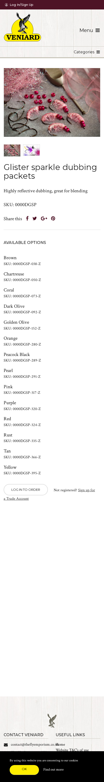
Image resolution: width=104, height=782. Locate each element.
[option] (52, 102)
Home (60, 744)
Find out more (53, 769)
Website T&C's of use (72, 750)
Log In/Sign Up (21, 5)
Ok (24, 769)
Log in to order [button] (25, 490)
